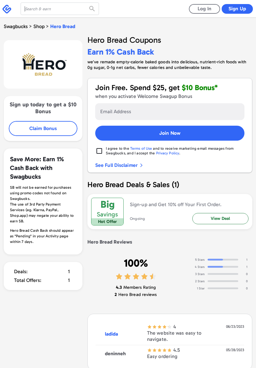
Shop (39, 26)
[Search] (93, 9)
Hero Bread (62, 26)
